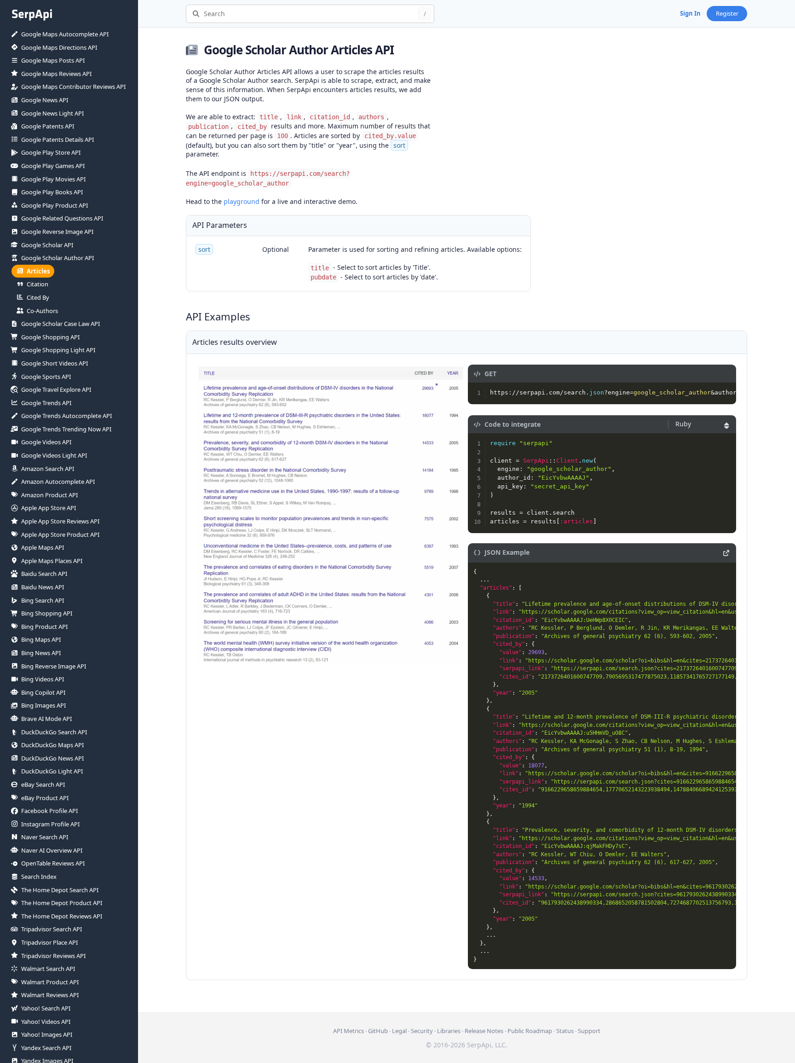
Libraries (449, 1031)
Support (589, 1031)
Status (565, 1031)
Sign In (690, 13)
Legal (399, 1031)
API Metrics (348, 1031)
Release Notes (484, 1031)
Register (727, 13)
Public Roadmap (529, 1031)
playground (241, 201)
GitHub (378, 1031)
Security (422, 1031)
